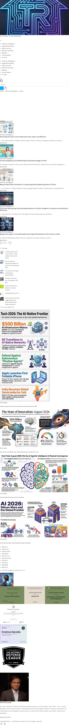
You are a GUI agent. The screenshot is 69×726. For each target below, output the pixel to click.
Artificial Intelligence (11, 91)
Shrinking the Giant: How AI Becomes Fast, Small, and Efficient (23, 137)
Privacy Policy (6, 551)
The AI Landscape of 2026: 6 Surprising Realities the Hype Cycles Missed (15, 543)
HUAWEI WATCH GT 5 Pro (12, 293)
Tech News (3, 448)
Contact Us (5, 549)
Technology (3, 402)
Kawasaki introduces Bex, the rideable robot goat (11, 280)
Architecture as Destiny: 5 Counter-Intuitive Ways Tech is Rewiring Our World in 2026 (18, 406)
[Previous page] (0, 243)
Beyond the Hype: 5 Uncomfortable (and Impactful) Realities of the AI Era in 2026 (30, 234)
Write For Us (6, 556)
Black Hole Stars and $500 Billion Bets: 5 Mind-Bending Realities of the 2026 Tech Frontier (19, 452)
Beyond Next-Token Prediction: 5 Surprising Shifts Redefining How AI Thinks (28, 184)
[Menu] (0, 40)
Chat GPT (5, 560)
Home (2, 91)
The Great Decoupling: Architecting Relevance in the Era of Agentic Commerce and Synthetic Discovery (34, 209)
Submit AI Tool (6, 558)
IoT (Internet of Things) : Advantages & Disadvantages (12, 273)
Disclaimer (5, 554)
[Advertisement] (34, 106)
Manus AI (5, 567)
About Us (5, 547)
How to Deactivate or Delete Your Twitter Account (11, 288)
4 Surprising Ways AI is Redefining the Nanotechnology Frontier (23, 161)
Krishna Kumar (5, 702)
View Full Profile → (6, 717)
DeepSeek (5, 565)
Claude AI (5, 563)
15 (8, 243)
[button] (2, 88)
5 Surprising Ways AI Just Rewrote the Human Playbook (12, 497)
